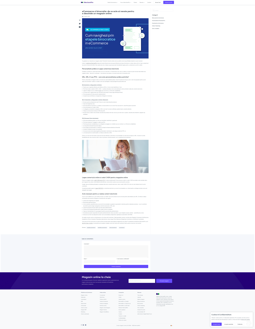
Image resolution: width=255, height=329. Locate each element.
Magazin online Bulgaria (105, 307)
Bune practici (140, 303)
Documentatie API (141, 312)
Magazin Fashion (103, 309)
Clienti (120, 297)
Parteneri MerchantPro (123, 307)
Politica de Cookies (245, 319)
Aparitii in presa (122, 299)
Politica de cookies (122, 320)
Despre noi (121, 295)
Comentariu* (86, 244)
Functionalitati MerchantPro (158, 20)
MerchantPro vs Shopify (123, 301)
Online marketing (141, 305)
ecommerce (121, 227)
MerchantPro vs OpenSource (125, 303)
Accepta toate (216, 324)
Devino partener (122, 309)
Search (154, 10)
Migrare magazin (140, 299)
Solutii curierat (84, 307)
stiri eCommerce (113, 227)
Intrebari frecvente (141, 309)
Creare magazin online (121, 325)
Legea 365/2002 (99, 188)
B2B (82, 301)
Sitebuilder (83, 297)
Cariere (120, 312)
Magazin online (84, 295)
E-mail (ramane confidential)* (123, 258)
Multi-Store (102, 297)
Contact (120, 314)
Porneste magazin (164, 281)
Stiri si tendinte (155, 28)
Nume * (85, 258)
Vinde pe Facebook (104, 301)
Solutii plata (83, 305)
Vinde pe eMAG (103, 299)
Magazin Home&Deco (104, 312)
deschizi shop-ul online (87, 223)
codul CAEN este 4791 (99, 180)
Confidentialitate (122, 318)
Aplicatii (139, 297)
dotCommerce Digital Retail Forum (144, 314)
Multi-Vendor (83, 303)
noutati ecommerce (91, 227)
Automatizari (83, 299)
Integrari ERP (83, 309)
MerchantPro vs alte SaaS (124, 305)
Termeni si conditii (122, 316)
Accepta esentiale (228, 324)
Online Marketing (156, 26)
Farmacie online (103, 305)
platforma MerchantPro (91, 63)
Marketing (83, 312)
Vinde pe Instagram (104, 303)
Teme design (140, 295)
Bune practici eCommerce (158, 18)
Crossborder (102, 295)
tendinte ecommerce (102, 227)
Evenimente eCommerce (158, 23)
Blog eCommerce (141, 301)
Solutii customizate (85, 314)
